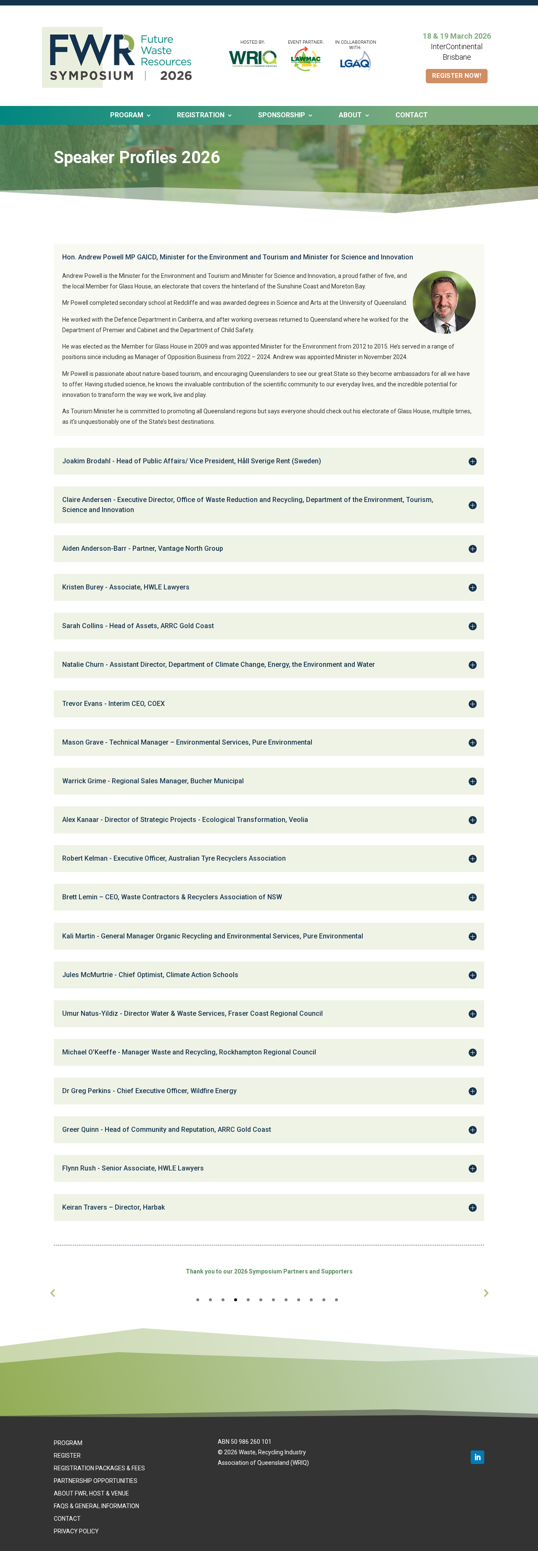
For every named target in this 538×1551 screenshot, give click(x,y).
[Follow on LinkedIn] (477, 1457)
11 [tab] (323, 1299)
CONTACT (412, 115)
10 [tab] (311, 1299)
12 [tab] (336, 1299)
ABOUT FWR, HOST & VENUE (91, 1493)
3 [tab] (223, 1299)
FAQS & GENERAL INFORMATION (96, 1506)
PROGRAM (68, 1443)
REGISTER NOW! (456, 75)
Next (485, 1292)
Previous (52, 1292)
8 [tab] (286, 1299)
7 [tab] (273, 1299)
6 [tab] (260, 1299)
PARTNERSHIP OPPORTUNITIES (95, 1481)
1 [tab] (197, 1299)
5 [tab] (248, 1299)
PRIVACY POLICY (76, 1531)
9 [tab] (298, 1299)
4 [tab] (235, 1299)
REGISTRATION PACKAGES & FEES (99, 1468)
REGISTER (67, 1456)
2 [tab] (210, 1299)
